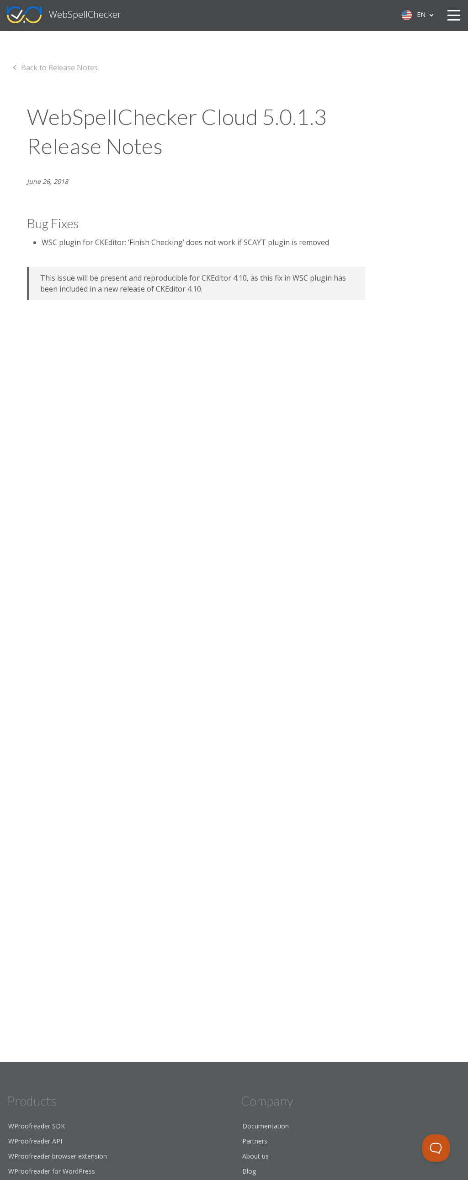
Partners (254, 1141)
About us (255, 1156)
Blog (249, 1171)
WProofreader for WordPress (51, 1171)
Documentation (265, 1126)
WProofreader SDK (36, 1126)
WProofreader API (35, 1141)
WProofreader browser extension (57, 1156)
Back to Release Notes (59, 68)
